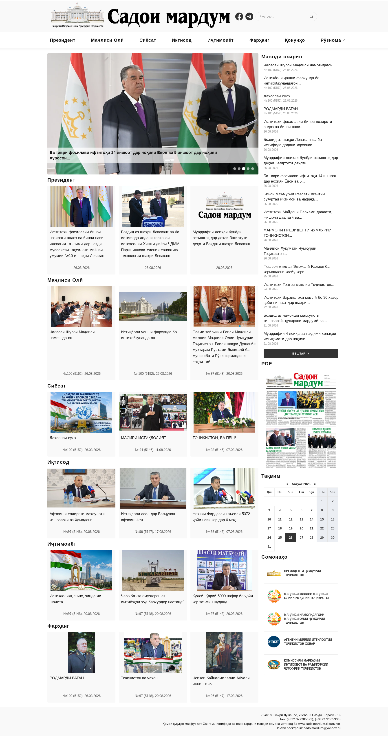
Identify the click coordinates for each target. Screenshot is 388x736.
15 (322, 519)
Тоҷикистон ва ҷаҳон (139, 678)
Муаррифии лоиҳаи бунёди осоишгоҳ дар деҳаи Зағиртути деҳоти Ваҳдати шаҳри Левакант (222, 238)
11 (280, 519)
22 (322, 528)
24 (269, 537)
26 (291, 537)
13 (301, 519)
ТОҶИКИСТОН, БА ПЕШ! (214, 438)
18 (280, 528)
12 (291, 519)
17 (269, 528)
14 (311, 519)
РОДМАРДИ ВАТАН (67, 678)
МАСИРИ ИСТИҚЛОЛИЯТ (143, 438)
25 (280, 537)
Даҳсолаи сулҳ (63, 438)
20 (301, 528)
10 (269, 519)
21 (311, 528)
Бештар (298, 353)
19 (291, 528)
